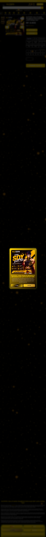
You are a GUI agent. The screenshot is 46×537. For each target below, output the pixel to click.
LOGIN (16, 285)
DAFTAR (29, 285)
